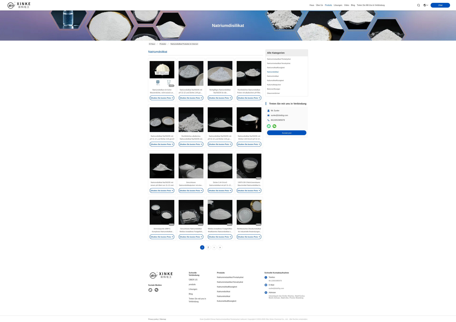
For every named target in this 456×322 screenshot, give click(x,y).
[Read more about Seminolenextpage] (214, 247)
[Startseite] (161, 278)
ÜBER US (193, 280)
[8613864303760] (150, 290)
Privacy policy (153, 319)
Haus (312, 5)
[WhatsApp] (269, 126)
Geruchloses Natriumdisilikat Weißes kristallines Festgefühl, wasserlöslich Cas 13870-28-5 (191, 231)
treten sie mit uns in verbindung (371, 5)
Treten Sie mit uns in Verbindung (197, 300)
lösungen (338, 5)
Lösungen (193, 289)
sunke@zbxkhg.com (279, 115)
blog (353, 5)
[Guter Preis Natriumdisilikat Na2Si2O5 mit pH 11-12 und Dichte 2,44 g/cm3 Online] (162, 119)
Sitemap (163, 319)
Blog (191, 294)
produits (328, 5)
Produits (163, 44)
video (346, 5)
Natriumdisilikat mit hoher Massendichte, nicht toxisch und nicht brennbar (162, 92)
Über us (319, 5)
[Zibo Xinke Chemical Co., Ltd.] (19, 5)
